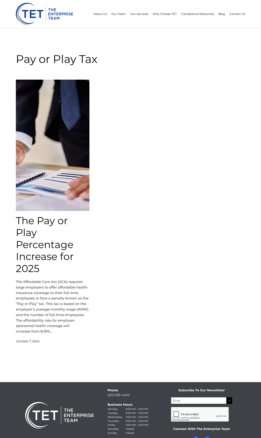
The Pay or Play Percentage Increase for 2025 (45, 245)
